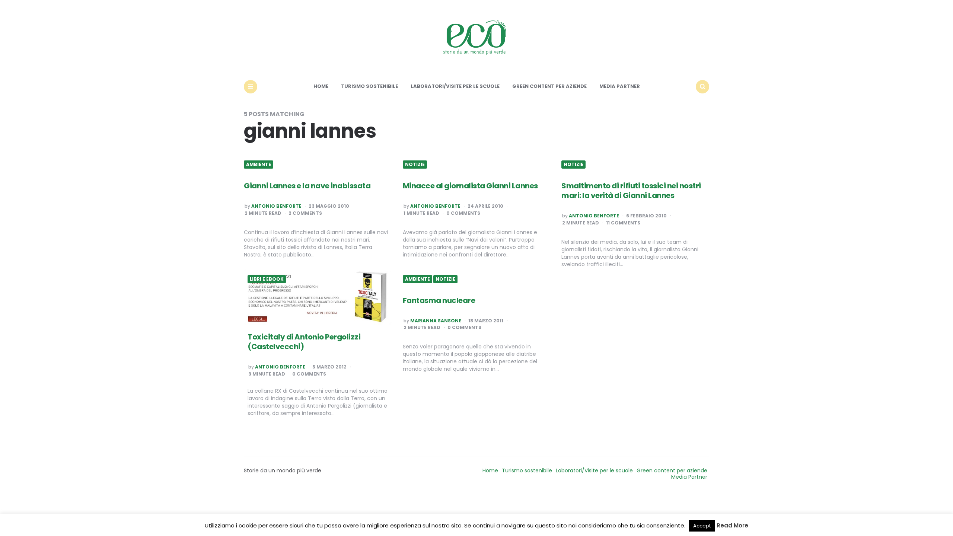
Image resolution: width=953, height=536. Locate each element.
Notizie (415, 164)
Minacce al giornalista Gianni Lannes (470, 186)
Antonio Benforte (276, 206)
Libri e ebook (267, 279)
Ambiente (258, 164)
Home (320, 86)
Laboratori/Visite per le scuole (455, 86)
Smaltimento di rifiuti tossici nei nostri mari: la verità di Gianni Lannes (631, 191)
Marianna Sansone (435, 320)
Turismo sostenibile (369, 86)
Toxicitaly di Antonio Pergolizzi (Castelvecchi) (304, 342)
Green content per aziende (549, 86)
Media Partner (619, 86)
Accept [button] (702, 525)
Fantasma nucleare (439, 300)
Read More (732, 525)
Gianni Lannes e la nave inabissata (307, 186)
